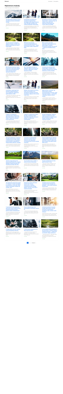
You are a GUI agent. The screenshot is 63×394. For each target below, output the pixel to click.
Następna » (34, 242)
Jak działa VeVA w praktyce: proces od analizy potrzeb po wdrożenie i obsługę (13, 21)
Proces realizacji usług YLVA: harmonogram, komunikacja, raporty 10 (31, 208)
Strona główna (55, 1)
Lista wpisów (50, 1)
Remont (7, 1)
